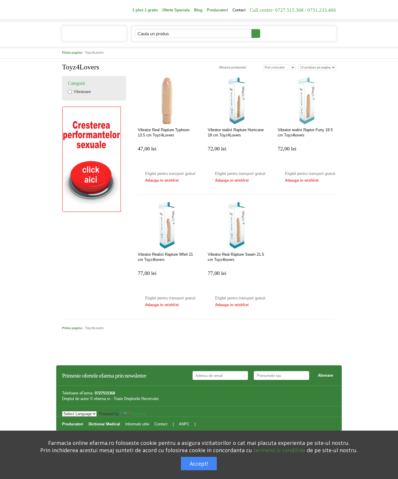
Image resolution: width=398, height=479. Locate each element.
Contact (239, 10)
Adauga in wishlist (162, 180)
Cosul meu (312, 33)
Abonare (325, 375)
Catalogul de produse (90, 33)
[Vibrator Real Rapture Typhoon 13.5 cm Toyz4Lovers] (167, 101)
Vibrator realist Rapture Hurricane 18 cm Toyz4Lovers (236, 132)
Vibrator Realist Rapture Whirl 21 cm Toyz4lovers (165, 257)
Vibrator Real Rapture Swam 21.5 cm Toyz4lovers (236, 257)
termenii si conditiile (279, 450)
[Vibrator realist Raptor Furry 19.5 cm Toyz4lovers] (307, 101)
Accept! (199, 463)
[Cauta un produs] (255, 33)
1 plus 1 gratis (145, 10)
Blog (198, 10)
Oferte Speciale (176, 10)
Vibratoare (82, 92)
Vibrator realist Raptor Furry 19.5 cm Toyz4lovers (305, 132)
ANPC (184, 424)
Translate (139, 414)
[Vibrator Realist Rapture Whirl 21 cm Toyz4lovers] (167, 225)
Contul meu (276, 33)
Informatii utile (137, 424)
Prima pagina (72, 52)
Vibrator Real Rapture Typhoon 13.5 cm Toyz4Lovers (163, 132)
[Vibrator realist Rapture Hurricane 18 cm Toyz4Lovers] (237, 101)
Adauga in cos (155, 162)
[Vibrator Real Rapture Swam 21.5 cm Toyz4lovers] (237, 225)
